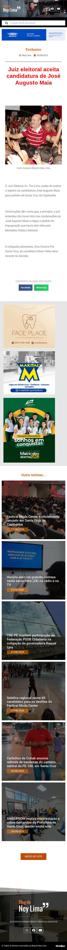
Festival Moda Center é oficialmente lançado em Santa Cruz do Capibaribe (33, 521)
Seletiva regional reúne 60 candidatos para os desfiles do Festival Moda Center (29, 702)
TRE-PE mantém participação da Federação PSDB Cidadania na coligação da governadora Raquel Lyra (31, 641)
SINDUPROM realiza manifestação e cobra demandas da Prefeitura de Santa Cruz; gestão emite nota (33, 823)
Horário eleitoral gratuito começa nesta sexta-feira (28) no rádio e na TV (33, 581)
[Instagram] (46, 8)
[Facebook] (52, 8)
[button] (25, 288)
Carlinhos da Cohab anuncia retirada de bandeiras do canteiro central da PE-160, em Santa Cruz (31, 762)
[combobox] (33, 23)
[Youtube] (58, 8)
